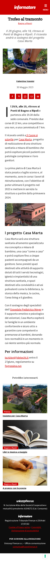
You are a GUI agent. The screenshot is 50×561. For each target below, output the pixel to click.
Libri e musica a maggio (15, 452)
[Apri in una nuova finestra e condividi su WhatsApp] (25, 96)
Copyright (36, 527)
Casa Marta (25, 139)
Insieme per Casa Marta (15, 415)
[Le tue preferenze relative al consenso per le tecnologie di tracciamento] (45, 556)
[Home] (25, 7)
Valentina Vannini (25, 81)
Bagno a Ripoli (25, 23)
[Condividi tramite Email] (31, 96)
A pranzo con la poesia (14, 488)
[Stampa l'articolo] (38, 96)
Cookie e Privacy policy (19, 527)
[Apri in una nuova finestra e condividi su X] (18, 96)
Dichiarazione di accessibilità (25, 530)
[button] (45, 7)
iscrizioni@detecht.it (17, 357)
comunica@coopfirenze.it (25, 546)
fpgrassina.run (13, 366)
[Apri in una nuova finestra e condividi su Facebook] (12, 96)
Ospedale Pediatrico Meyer (25, 309)
